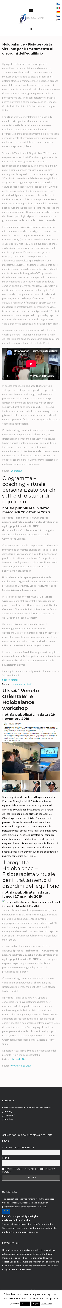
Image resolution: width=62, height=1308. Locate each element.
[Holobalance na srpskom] (58, 20)
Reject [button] (36, 1304)
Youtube (7, 1119)
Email (5, 1158)
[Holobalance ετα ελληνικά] (58, 4)
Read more (25, 1269)
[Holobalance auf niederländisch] (58, 16)
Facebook (8, 1115)
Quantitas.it (16, 470)
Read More (46, 1303)
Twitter (7, 1111)
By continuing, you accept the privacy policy (28, 1170)
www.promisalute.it (21, 684)
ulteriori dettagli (10, 679)
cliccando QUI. (19, 1059)
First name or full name (18, 1147)
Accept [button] (25, 1304)
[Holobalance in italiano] (58, 8)
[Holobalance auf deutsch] (58, 12)
